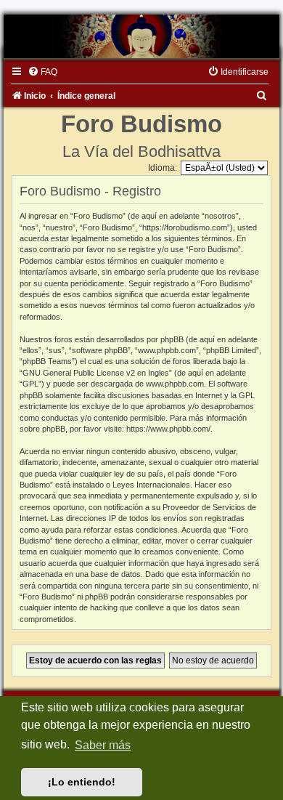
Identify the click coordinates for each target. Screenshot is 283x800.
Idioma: (162, 168)
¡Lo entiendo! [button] (81, 782)
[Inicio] (141, 36)
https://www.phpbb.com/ (168, 428)
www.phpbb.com (175, 383)
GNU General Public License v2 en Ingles (95, 372)
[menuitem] (42, 72)
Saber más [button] (103, 745)
